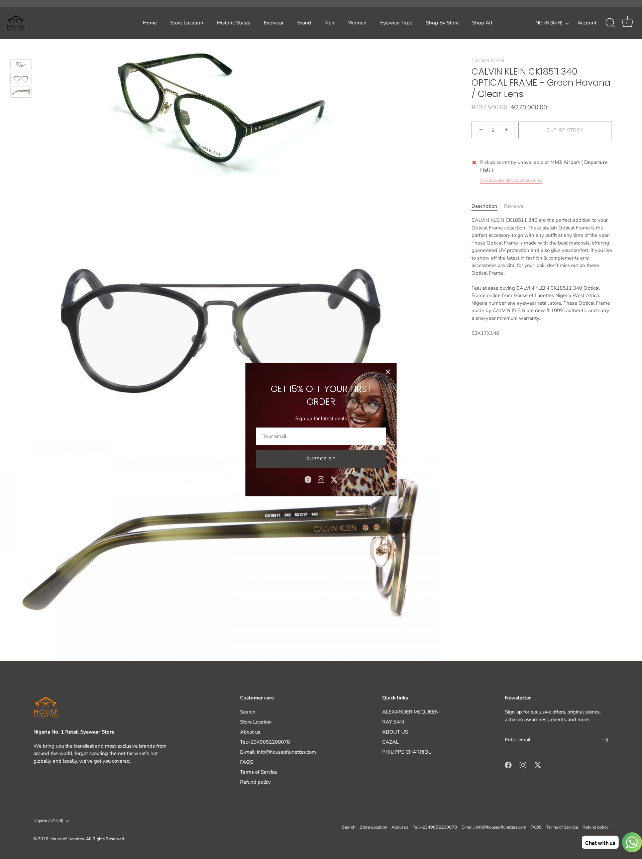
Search (247, 711)
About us (250, 732)
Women (357, 22)
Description (484, 206)
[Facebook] (308, 479)
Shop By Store (442, 22)
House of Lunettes (66, 839)
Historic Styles (233, 22)
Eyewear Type (396, 22)
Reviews (513, 206)
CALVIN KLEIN (487, 60)
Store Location (186, 22)
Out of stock (565, 130)
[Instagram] (321, 479)
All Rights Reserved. (105, 839)
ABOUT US (395, 732)
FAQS (246, 762)
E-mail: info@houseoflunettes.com (278, 752)
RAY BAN (393, 722)
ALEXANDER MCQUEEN (410, 711)
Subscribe (320, 459)
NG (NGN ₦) (549, 23)
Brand (304, 22)
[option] (21, 66)
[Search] (610, 23)
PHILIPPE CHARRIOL (406, 752)
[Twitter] (334, 479)
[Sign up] (605, 740)
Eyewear (274, 22)
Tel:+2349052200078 (265, 742)
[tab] (487, 206)
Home (150, 22)
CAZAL (390, 742)
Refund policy (255, 782)
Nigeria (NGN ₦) (48, 821)
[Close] (388, 371)
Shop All (482, 22)
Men (329, 22)
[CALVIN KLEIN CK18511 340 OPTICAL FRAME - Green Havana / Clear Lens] (20, 64)
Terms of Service (258, 772)
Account (587, 22)
